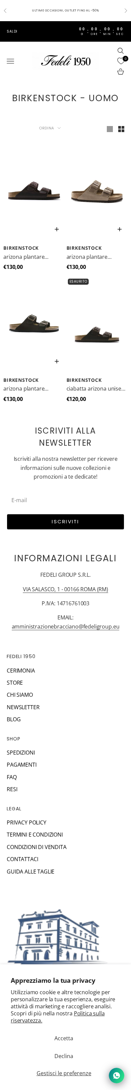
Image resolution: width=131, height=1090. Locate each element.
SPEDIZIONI (21, 752)
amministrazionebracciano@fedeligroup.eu (66, 626)
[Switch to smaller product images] (121, 129)
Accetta (63, 1038)
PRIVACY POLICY (26, 822)
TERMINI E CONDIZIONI (35, 834)
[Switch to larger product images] (110, 129)
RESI (12, 789)
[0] (121, 61)
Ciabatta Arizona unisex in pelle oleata (95, 389)
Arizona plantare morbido (23, 257)
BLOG (13, 719)
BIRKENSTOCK (21, 248)
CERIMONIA (21, 670)
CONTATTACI (22, 859)
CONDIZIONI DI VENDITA (37, 847)
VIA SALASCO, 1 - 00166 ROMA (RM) (65, 589)
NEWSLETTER (23, 707)
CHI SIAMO (20, 694)
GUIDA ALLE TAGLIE (30, 871)
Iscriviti (65, 521)
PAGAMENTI (22, 764)
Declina (63, 1056)
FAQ (12, 777)
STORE (15, 682)
